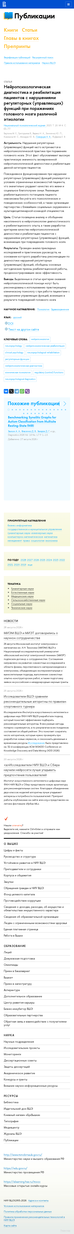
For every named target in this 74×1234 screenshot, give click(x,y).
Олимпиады (11, 965)
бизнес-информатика (20, 525)
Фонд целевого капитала (19, 894)
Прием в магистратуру (18, 983)
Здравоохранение (60, 309)
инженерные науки (42, 533)
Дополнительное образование (23, 996)
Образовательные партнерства (23, 1015)
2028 (23, 560)
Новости (11, 621)
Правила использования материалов (22, 63)
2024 (49, 560)
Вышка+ (8, 977)
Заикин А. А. (14, 431)
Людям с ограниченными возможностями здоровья (35, 923)
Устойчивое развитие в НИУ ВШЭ (25, 863)
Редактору (65, 1230)
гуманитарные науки (19, 533)
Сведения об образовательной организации (31, 916)
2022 (62, 560)
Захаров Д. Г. (43, 431)
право (26, 540)
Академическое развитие (19, 1073)
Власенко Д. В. (29, 431)
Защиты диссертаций (17, 1066)
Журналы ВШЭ (13, 1133)
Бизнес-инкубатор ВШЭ (18, 1009)
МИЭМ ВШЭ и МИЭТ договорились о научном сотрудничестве (31, 635)
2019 (23, 564)
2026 (36, 560)
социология (37, 540)
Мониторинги (12, 1054)
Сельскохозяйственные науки (28, 600)
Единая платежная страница (21, 929)
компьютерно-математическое (25, 536)
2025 (42, 560)
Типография (11, 1121)
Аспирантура (12, 990)
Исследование (36, 743)
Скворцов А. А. (43, 136)
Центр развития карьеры (19, 1002)
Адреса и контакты (38, 1200)
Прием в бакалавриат (17, 971)
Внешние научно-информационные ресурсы (31, 1085)
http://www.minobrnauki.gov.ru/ (23, 1155)
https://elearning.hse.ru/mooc (22, 1182)
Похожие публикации (34, 403)
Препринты (17, 46)
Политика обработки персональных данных (28, 1211)
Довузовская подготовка (19, 958)
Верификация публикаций (17, 57)
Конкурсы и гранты (15, 1079)
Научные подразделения (19, 1041)
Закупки (8, 882)
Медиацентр (11, 1127)
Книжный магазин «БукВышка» (22, 1115)
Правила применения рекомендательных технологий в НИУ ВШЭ (34, 1218)
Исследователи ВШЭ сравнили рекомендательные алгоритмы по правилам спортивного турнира (35, 701)
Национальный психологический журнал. (25, 125)
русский (17, 317)
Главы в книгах (21, 38)
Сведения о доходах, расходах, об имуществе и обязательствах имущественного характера (34, 908)
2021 (10, 564)
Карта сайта (10, 1225)
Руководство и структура (20, 856)
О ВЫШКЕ (11, 844)
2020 (17, 564)
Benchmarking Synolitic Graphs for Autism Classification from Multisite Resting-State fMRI (32, 421)
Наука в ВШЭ (48, 63)
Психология (43, 309)
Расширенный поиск (42, 57)
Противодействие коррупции (22, 900)
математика (50, 536)
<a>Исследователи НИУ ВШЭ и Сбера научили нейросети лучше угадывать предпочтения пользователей (32, 770)
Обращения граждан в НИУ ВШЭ (24, 888)
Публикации (34, 16)
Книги (11, 30)
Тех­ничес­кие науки (21, 607)
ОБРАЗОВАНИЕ (15, 946)
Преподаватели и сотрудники (22, 869)
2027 (30, 560)
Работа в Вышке (13, 935)
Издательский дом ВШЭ (18, 1108)
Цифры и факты (13, 850)
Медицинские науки (22, 596)
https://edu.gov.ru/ (15, 1168)
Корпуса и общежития (17, 875)
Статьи (29, 30)
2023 (55, 560)
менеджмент (15, 540)
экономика (51, 540)
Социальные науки (21, 603)
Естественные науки (22, 592)
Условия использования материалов (24, 1206)
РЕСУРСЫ (11, 1096)
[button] (8, 410)
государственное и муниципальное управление (35, 529)
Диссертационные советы (20, 1060)
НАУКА (9, 1035)
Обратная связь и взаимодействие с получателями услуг (35, 1023)
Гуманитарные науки (22, 588)
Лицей (8, 952)
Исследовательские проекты (22, 1048)
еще (30, 564)
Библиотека (11, 1102)
